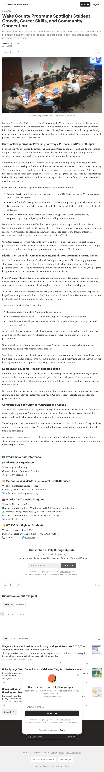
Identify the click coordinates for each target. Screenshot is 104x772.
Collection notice (73, 752)
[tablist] (14, 604)
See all (7, 712)
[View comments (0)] (11, 52)
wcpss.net (30, 537)
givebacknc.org (19, 467)
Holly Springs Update (11, 43)
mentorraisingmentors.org (25, 486)
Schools (7, 11)
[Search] (99, 638)
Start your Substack (45, 759)
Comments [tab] (8, 605)
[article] (52, 654)
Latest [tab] (12, 639)
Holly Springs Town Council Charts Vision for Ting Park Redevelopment (42, 669)
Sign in (96, 4)
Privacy (54, 752)
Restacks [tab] (20, 605)
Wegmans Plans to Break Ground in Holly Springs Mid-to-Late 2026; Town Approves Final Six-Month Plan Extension (44, 648)
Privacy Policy (72, 722)
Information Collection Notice (51, 722)
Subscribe (85, 4)
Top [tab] (5, 639)
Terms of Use (65, 719)
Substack (39, 766)
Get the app (65, 759)
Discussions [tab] (23, 639)
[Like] (5, 52)
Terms (61, 752)
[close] (78, 675)
